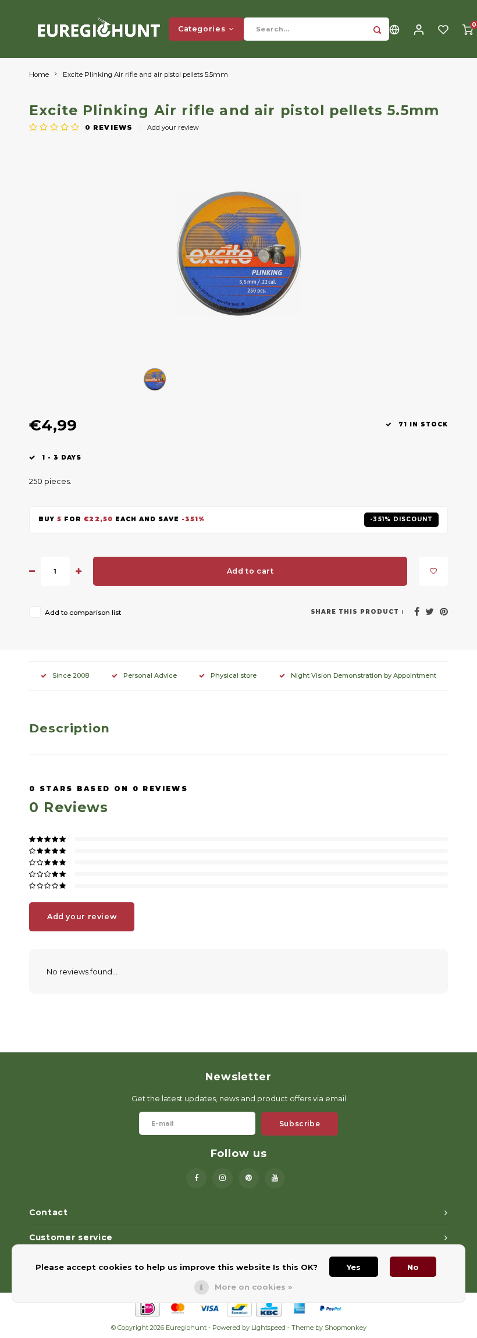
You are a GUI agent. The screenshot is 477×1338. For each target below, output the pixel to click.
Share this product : (358, 611)
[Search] (377, 29)
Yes (354, 1267)
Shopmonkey (345, 1327)
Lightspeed (268, 1327)
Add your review (173, 127)
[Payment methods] (147, 1307)
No (413, 1267)
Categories (201, 28)
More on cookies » (253, 1286)
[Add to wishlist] (433, 571)
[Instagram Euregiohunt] (222, 1178)
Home (39, 74)
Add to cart (250, 571)
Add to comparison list (83, 612)
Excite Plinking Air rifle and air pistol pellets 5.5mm (145, 74)
